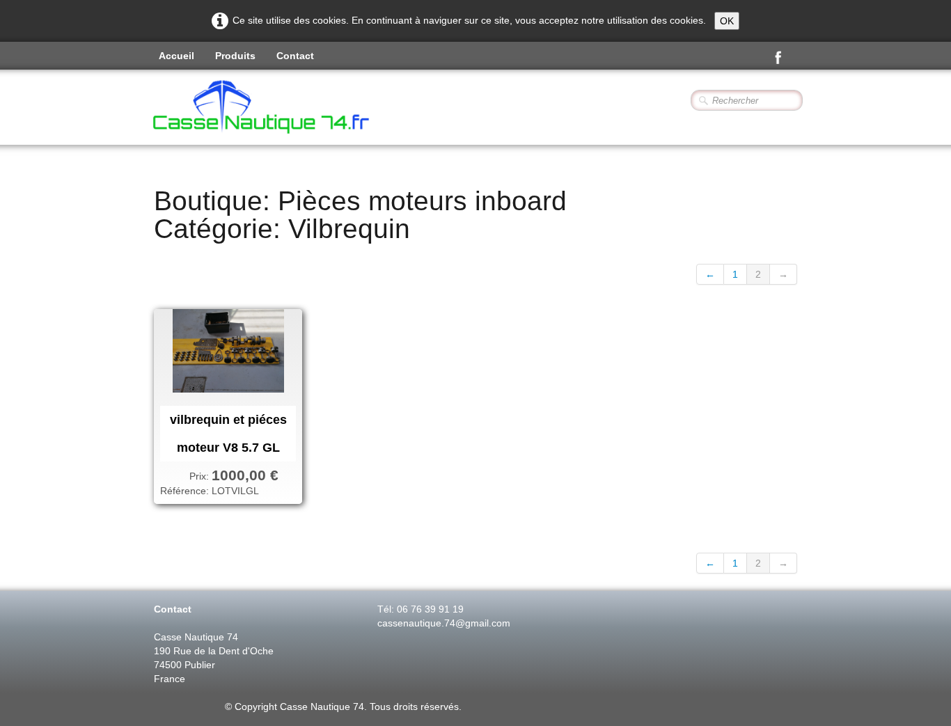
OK (727, 20)
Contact (295, 55)
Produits (235, 55)
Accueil (176, 55)
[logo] (298, 108)
